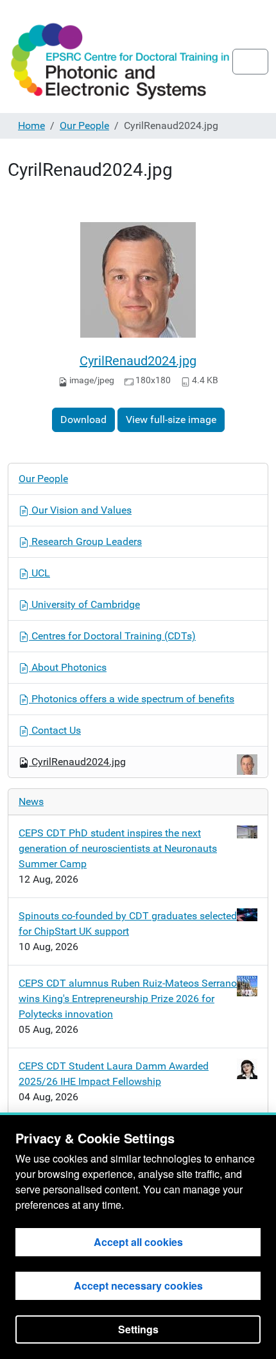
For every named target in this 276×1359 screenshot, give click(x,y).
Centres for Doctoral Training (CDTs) (112, 636)
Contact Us (55, 730)
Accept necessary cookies (138, 1285)
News (31, 801)
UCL (39, 573)
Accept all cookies (138, 1241)
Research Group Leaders (85, 541)
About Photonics (68, 667)
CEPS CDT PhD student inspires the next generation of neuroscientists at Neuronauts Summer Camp (118, 848)
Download (83, 419)
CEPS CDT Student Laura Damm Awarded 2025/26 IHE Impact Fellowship (114, 1073)
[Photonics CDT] (120, 62)
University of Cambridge (84, 604)
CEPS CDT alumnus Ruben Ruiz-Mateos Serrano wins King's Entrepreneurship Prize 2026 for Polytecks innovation (128, 998)
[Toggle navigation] (250, 61)
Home (31, 125)
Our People (84, 125)
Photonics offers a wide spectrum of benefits (131, 699)
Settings (138, 1329)
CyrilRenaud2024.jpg (138, 360)
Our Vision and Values (80, 510)
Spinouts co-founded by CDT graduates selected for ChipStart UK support (128, 923)
